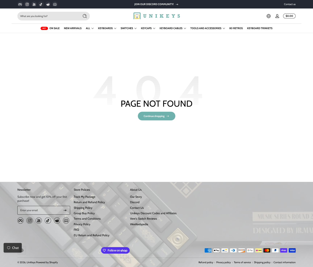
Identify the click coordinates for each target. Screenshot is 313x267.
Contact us (290, 4)
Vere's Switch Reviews (143, 218)
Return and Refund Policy (89, 202)
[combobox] (47, 16)
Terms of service (242, 262)
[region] (156, 4)
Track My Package (84, 196)
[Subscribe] (65, 210)
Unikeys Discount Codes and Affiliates (153, 213)
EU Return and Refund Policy (91, 235)
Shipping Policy (83, 208)
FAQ (76, 229)
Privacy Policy (82, 224)
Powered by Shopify (47, 262)
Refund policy (206, 262)
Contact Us (137, 208)
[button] (268, 16)
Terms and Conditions (87, 218)
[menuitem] (100, 197)
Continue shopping (154, 116)
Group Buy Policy (84, 213)
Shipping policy (262, 262)
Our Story (136, 196)
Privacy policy (223, 262)
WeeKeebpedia (139, 224)
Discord (134, 202)
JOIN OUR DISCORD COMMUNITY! (154, 4)
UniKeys (31, 262)
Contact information (285, 262)
